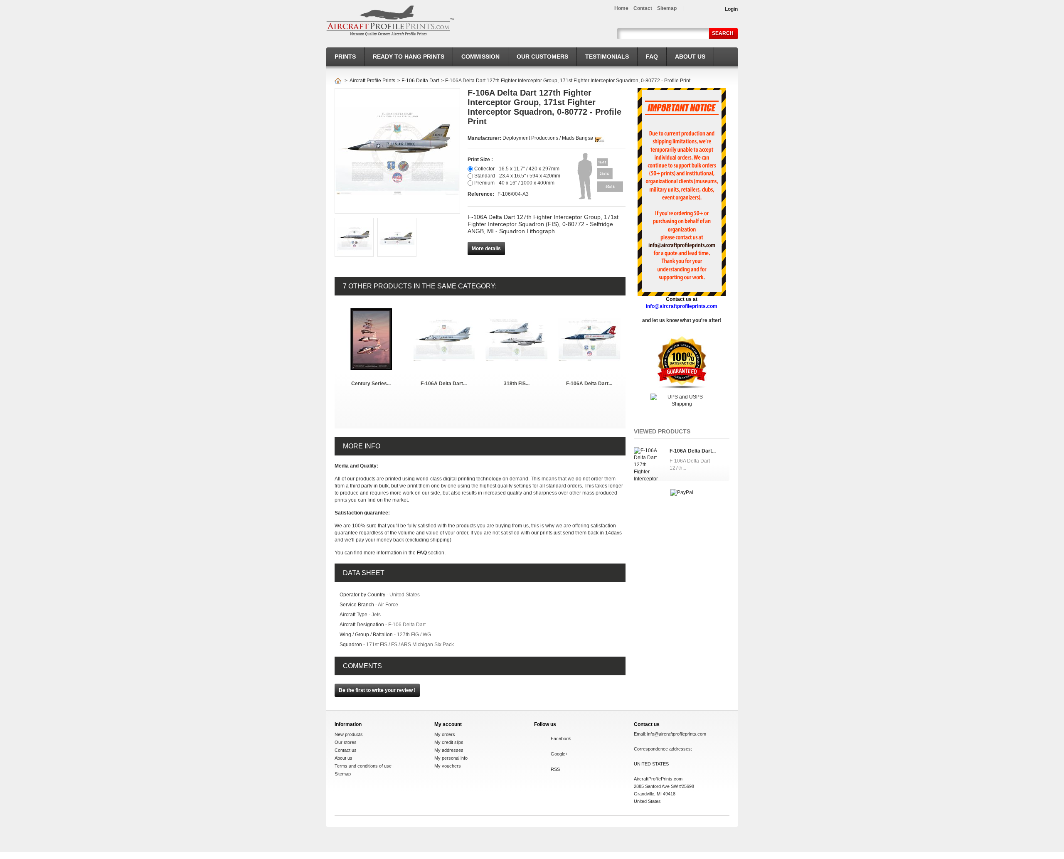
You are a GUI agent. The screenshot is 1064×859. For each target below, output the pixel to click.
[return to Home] (338, 81)
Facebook (561, 738)
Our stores (346, 742)
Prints (345, 56)
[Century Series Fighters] (371, 311)
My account (448, 724)
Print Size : (480, 159)
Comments (362, 665)
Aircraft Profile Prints (372, 81)
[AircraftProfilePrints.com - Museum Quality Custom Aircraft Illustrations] (390, 20)
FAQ (652, 56)
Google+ (559, 753)
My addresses (448, 750)
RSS (555, 769)
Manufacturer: (485, 138)
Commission (480, 56)
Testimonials (607, 56)
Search (723, 33)
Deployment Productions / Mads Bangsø (547, 138)
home (621, 8)
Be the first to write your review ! (377, 690)
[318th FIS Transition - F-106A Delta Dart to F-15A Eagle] (516, 311)
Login (731, 9)
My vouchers (447, 765)
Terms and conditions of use (363, 765)
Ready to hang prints (408, 56)
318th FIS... (517, 383)
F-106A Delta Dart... (444, 383)
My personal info (451, 758)
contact (642, 8)
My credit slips (448, 742)
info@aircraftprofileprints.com (676, 733)
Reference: (481, 194)
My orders (444, 734)
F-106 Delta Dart (420, 81)
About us (690, 56)
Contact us (346, 750)
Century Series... (371, 383)
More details (486, 248)
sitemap (667, 8)
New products (349, 734)
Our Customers (542, 56)
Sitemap (343, 773)
